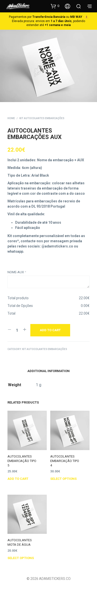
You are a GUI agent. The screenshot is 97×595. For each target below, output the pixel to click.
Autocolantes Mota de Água (19, 542)
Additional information (48, 371)
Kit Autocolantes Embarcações (41, 118)
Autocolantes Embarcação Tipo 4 (64, 461)
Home (11, 118)
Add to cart (17, 479)
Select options (63, 479)
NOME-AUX (16, 272)
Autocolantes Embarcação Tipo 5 (21, 461)
